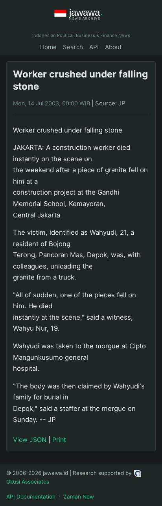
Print (59, 439)
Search (73, 47)
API (94, 47)
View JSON (29, 439)
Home (48, 47)
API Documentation (30, 496)
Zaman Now (78, 496)
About (113, 47)
